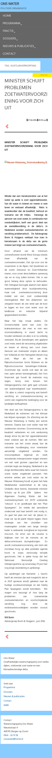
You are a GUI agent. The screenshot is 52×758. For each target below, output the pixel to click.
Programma (9, 687)
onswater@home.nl (13, 739)
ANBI (6, 705)
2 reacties (44, 75)
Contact (8, 700)
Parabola (30, 755)
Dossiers (8, 691)
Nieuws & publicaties (14, 696)
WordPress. (42, 755)
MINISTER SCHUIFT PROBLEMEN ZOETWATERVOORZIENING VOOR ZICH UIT (26, 94)
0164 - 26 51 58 (11, 735)
